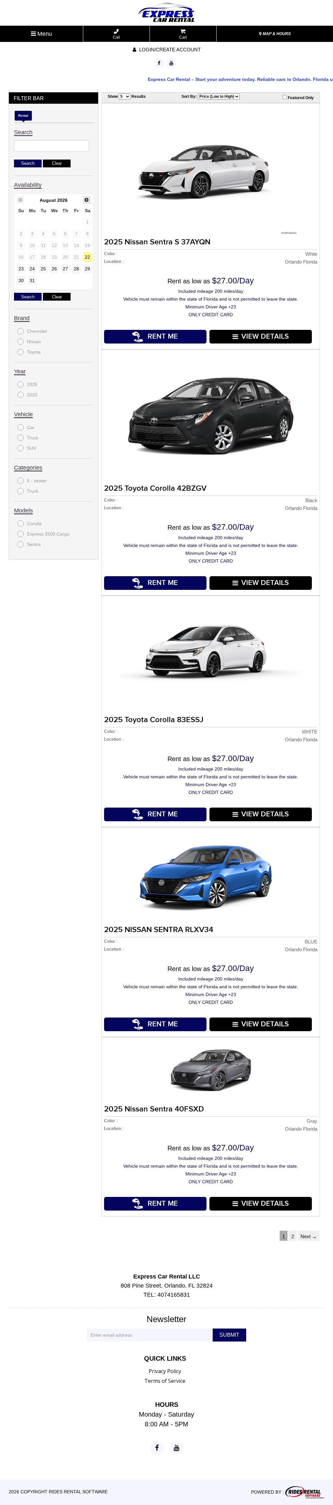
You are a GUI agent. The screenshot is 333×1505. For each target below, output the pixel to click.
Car (30, 427)
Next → (308, 1236)
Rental (23, 115)
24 (32, 268)
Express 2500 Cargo (48, 534)
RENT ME (162, 336)
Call (116, 37)
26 (54, 268)
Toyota (34, 352)
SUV (31, 448)
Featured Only (300, 98)
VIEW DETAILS (265, 336)
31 (32, 280)
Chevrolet (37, 331)
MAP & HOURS (276, 34)
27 (65, 268)
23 (21, 268)
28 (76, 268)
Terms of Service (164, 1380)
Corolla (34, 523)
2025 (32, 384)
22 (87, 257)
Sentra (34, 544)
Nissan (34, 341)
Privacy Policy (165, 1371)
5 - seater (37, 480)
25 (43, 268)
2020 (32, 394)
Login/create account (169, 49)
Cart (183, 37)
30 (21, 280)
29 (87, 268)
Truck (32, 437)
